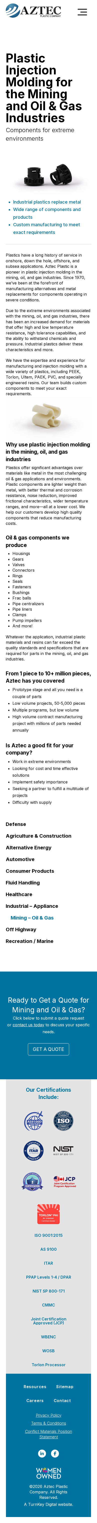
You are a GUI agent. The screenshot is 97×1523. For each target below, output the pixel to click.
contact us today (28, 1024)
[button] (82, 12)
